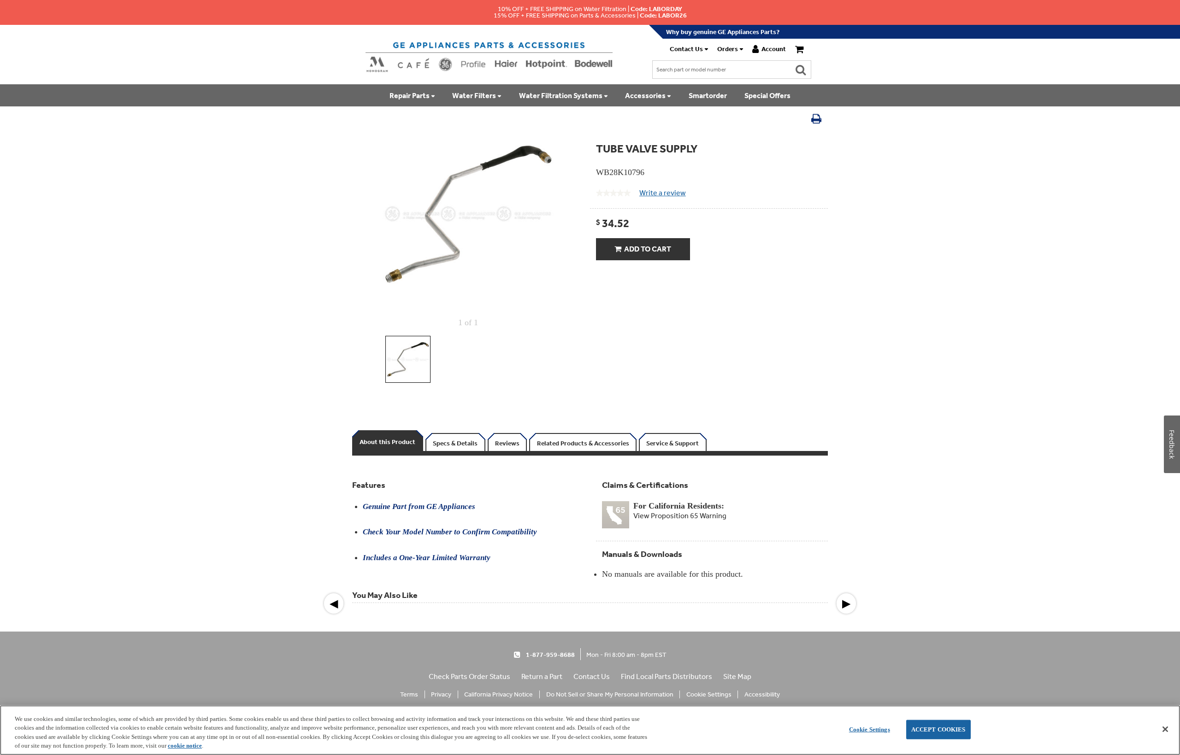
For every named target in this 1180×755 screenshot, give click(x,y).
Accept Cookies (938, 729)
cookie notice (185, 745)
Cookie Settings (869, 729)
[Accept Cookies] (1165, 729)
